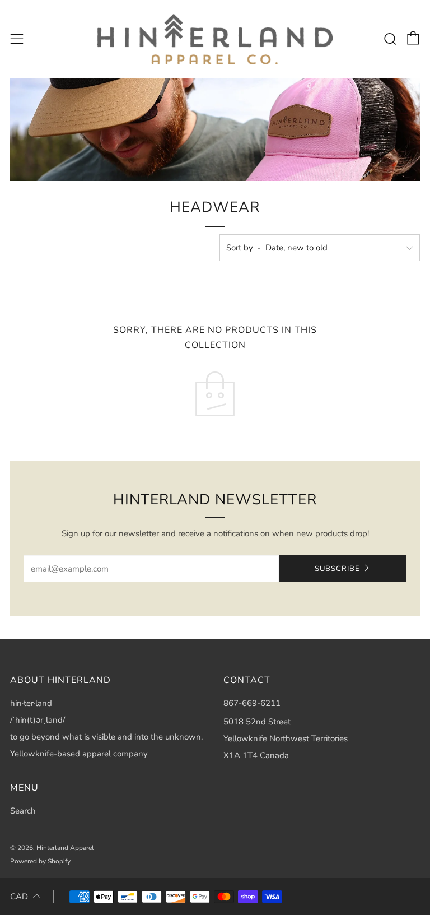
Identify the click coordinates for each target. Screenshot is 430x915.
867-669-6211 (252, 703)
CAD (19, 896)
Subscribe (337, 569)
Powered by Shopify (40, 861)
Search (23, 810)
